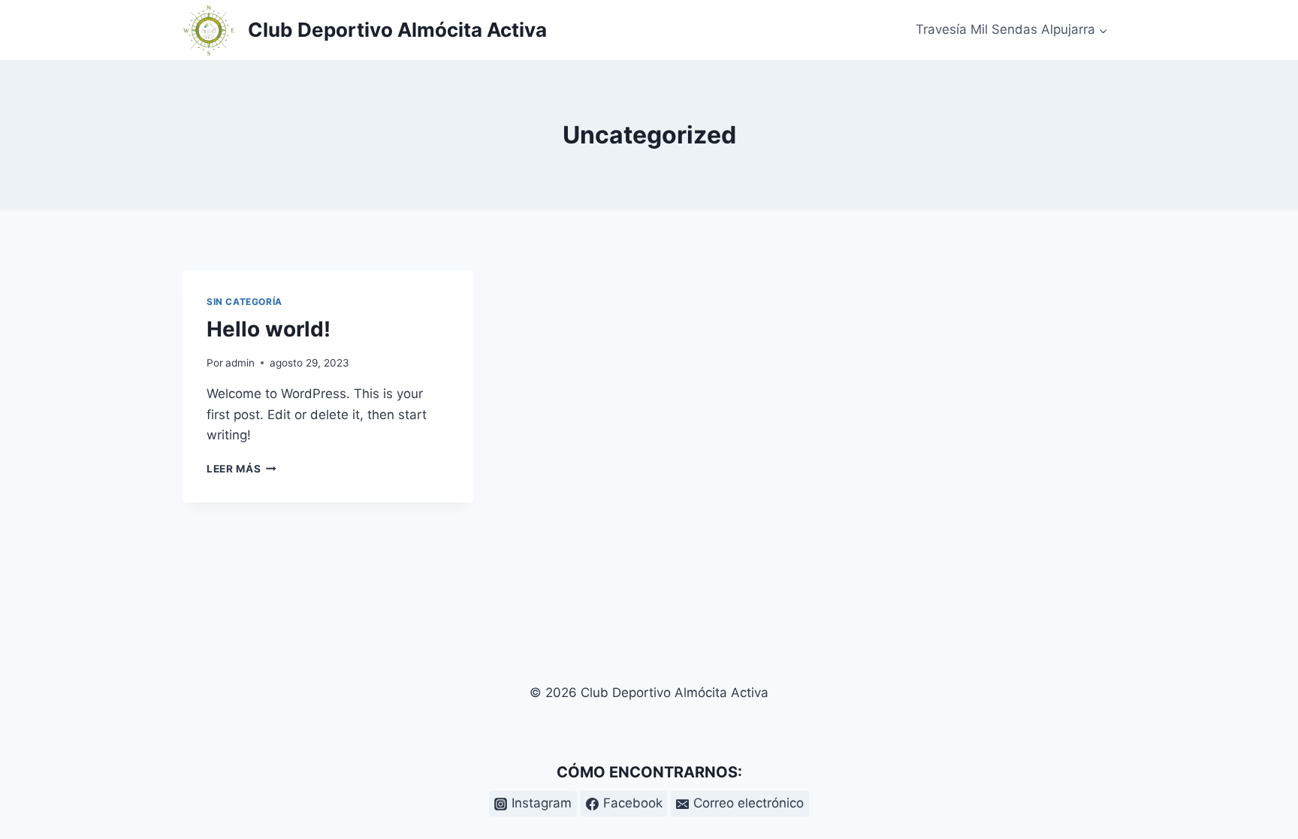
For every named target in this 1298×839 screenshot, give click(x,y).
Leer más (241, 469)
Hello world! (269, 329)
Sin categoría (244, 301)
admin (240, 363)
